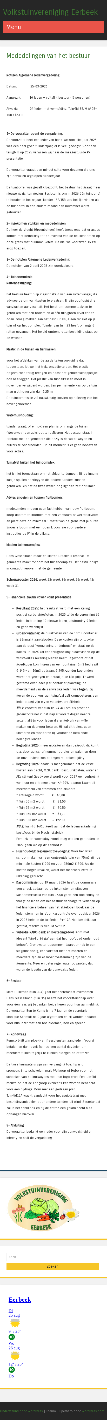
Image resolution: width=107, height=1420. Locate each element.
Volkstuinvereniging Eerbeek (50, 12)
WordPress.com (93, 1411)
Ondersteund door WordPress (21, 1411)
